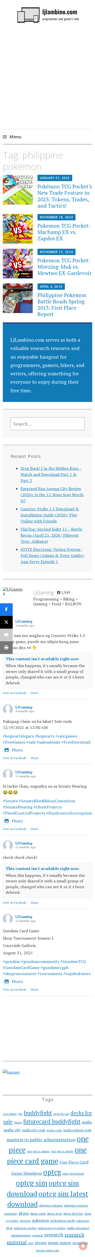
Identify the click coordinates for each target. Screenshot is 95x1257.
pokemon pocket (25, 1228)
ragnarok (37, 1235)
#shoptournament (19, 973)
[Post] (6, 622)
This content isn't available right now (42, 659)
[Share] (6, 609)
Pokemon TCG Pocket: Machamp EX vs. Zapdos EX (63, 232)
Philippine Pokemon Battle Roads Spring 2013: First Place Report (61, 305)
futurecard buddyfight (52, 1121)
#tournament (49, 973)
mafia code (54, 1130)
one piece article (62, 1151)
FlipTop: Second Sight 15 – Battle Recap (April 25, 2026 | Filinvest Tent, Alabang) (51, 535)
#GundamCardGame (21, 967)
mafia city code (34, 1130)
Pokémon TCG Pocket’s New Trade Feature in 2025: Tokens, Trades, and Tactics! (64, 196)
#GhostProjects (47, 807)
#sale (31, 742)
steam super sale (47, 1250)
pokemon (40, 1220)
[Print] (6, 647)
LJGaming (23, 621)
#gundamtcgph (55, 967)
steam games (59, 1242)
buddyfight (38, 1113)
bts (20, 1114)
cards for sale (61, 1114)
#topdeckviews (76, 973)
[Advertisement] (47, 84)
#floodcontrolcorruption (69, 813)
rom (30, 1243)
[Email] (6, 635)
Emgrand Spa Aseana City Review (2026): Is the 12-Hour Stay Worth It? (52, 495)
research (53, 1234)
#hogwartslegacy (18, 736)
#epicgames (66, 736)
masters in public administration (41, 1139)
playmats (25, 1221)
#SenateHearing (17, 807)
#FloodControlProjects (24, 813)
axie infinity (10, 1114)
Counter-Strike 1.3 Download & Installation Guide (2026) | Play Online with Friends (50, 515)
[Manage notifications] (83, 1246)
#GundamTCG (73, 961)
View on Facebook (14, 693)
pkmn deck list (73, 1213)
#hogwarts (44, 736)
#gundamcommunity (40, 961)
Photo (17, 750)
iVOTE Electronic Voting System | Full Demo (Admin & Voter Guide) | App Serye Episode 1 (52, 555)
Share (34, 693)
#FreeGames (14, 742)
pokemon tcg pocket (52, 1228)
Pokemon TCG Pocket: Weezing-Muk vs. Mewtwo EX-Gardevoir (64, 267)
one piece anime (38, 1151)
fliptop (18, 1122)
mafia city (12, 1129)
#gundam (11, 961)
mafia (87, 1122)
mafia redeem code (77, 1130)
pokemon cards (62, 1220)
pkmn (23, 1213)
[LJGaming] (13, 591)
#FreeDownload (75, 742)
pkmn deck (54, 1213)
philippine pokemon (51, 1205)
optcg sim (31, 1183)
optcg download (73, 1173)
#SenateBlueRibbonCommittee (47, 801)
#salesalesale (48, 742)
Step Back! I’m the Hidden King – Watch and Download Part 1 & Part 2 (51, 474)
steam (41, 1242)
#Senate (10, 801)
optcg (52, 1172)
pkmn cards (38, 1213)
